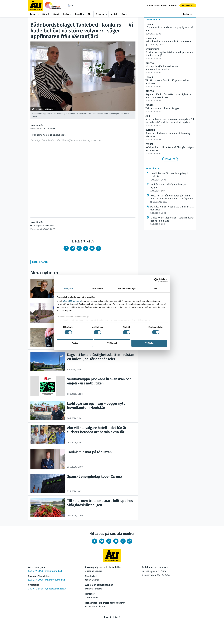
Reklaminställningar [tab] (126, 288)
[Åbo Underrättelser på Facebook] (94, 541)
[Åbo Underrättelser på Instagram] (108, 541)
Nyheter (150, 130)
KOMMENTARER (40, 262)
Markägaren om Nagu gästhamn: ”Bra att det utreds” (172, 209)
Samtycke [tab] (68, 288)
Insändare (151, 38)
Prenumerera (187, 5)
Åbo (147, 116)
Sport (56, 14)
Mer (123, 14)
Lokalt (33, 14)
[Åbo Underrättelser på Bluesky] (101, 541)
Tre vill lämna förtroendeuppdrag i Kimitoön (169, 176)
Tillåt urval (112, 343)
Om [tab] (155, 288)
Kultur (66, 14)
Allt (89, 14)
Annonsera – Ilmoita (157, 5)
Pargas (149, 105)
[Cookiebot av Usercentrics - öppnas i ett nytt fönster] (156, 280)
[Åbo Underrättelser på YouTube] (115, 541)
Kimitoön (150, 63)
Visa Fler (170, 159)
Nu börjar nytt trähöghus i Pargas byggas (168, 187)
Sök (115, 14)
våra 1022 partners (72, 301)
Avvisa (75, 343)
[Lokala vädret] (69, 5)
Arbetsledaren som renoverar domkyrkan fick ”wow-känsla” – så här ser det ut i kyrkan (169, 122)
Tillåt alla (149, 343)
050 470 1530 (36, 588)
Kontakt (173, 5)
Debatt (78, 14)
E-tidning (100, 14)
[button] (187, 14)
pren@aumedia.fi (53, 570)
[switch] (97, 332)
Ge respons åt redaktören (43, 225)
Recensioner (152, 49)
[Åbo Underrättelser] (112, 555)
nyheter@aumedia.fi (55, 588)
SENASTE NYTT (153, 19)
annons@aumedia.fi (55, 579)
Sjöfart (45, 14)
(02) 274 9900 (36, 570)
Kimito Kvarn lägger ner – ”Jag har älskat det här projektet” (172, 220)
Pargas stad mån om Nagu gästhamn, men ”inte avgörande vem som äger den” (172, 198)
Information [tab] (97, 288)
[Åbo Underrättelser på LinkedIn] (123, 541)
